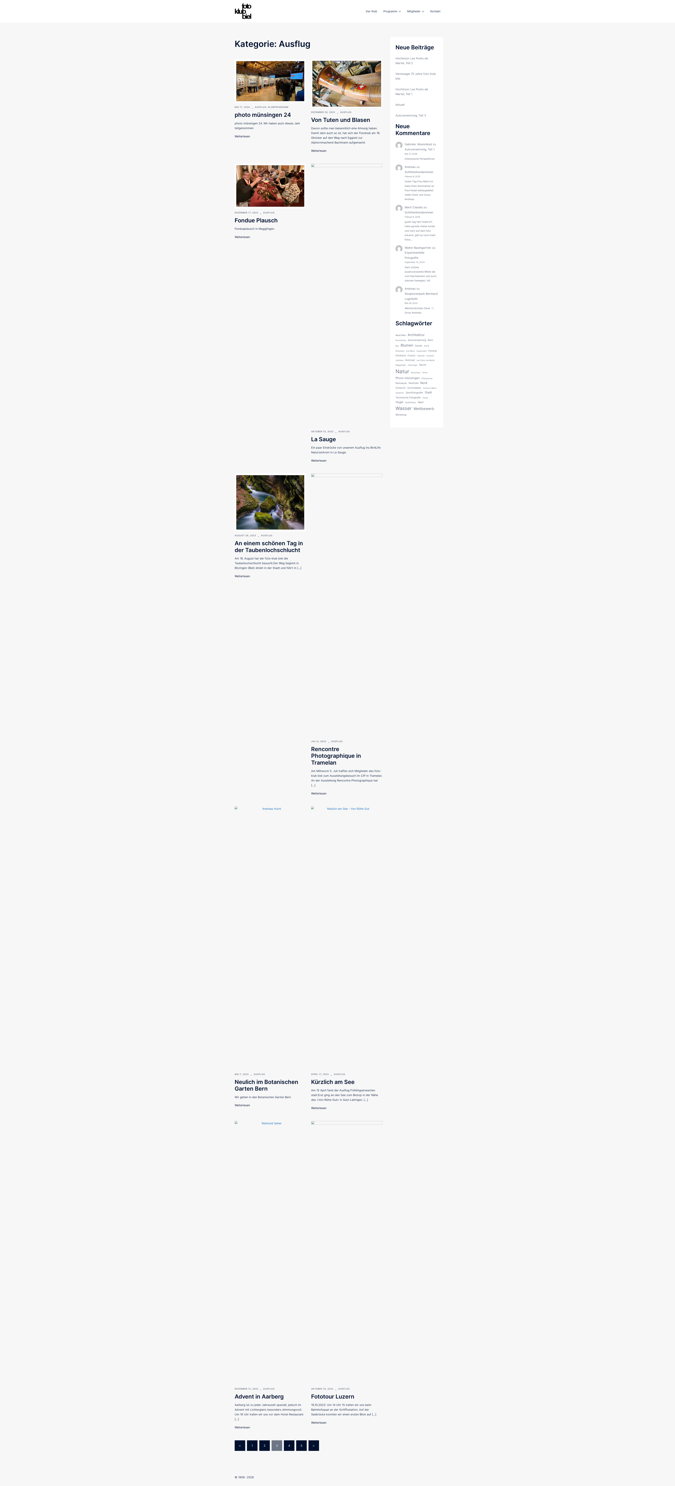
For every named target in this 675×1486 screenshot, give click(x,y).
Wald (420, 402)
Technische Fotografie (408, 397)
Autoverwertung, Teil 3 (411, 115)
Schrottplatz (414, 387)
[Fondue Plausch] (270, 185)
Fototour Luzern (332, 1396)
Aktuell (400, 104)
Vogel (399, 402)
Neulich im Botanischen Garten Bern (266, 1085)
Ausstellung (401, 340)
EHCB (426, 346)
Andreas (410, 167)
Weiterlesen (242, 136)
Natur (402, 371)
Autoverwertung (417, 340)
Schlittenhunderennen (419, 172)
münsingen (412, 365)
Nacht (422, 364)
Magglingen (401, 365)
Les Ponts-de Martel (426, 360)
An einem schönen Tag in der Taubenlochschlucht (269, 546)
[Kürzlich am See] (346, 938)
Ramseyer (401, 383)
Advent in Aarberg (259, 1396)
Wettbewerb (423, 408)
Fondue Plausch (256, 220)
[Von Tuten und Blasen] (346, 83)
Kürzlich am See (333, 1081)
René (423, 383)
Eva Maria (410, 351)
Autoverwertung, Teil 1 (420, 149)
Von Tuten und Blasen (340, 119)
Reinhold (414, 383)
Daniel (418, 345)
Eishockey (400, 351)
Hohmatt (421, 356)
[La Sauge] (346, 295)
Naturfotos (415, 373)
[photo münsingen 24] (270, 81)
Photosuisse (427, 378)
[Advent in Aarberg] (270, 1252)
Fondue (432, 350)
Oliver (425, 373)
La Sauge (323, 439)
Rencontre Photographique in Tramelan (336, 756)
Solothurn (400, 393)
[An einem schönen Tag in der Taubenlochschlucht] (270, 502)
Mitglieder (413, 11)
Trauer (425, 398)
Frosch (411, 355)
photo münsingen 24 (263, 114)
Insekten (430, 356)
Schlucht (401, 387)
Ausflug (260, 107)
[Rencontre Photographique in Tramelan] (346, 605)
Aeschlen (401, 335)
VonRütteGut (410, 402)
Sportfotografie (414, 392)
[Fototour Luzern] (346, 1252)
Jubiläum (400, 360)
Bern (430, 340)
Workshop (401, 414)
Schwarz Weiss (429, 388)
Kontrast (410, 360)
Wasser (404, 408)
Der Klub (371, 11)
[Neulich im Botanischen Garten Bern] (270, 938)
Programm (390, 11)
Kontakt (435, 11)
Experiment (422, 351)
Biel (397, 346)
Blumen (407, 345)
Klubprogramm (278, 107)
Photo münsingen (408, 378)
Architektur (416, 335)
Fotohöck (401, 355)
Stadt (428, 392)
